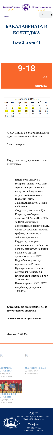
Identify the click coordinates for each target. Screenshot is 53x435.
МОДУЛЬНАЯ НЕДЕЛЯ (35, 368)
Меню (6, 17)
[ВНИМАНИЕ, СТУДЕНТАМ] (11, 360)
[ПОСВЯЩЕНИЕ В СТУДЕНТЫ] (11, 386)
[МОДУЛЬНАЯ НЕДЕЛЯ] (36, 360)
